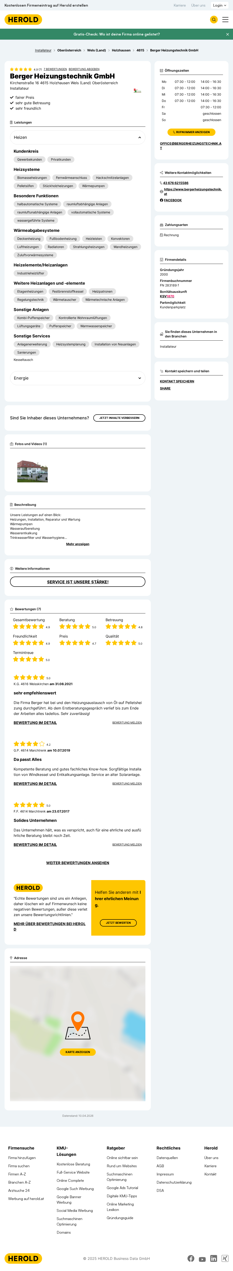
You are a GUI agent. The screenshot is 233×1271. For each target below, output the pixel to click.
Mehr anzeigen (77, 544)
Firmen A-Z (17, 1174)
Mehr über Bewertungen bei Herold (50, 927)
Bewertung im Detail (35, 722)
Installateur (168, 346)
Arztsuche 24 (19, 1190)
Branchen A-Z (19, 1182)
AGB (160, 1166)
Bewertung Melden (127, 722)
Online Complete (70, 1180)
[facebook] (190, 1258)
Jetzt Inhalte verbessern (119, 418)
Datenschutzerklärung (174, 1182)
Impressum (165, 1174)
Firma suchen (19, 1166)
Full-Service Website (73, 1172)
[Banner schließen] (227, 34)
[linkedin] (213, 1258)
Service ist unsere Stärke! (78, 581)
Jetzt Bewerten (118, 922)
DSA (160, 1190)
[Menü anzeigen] (225, 19)
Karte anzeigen (78, 1052)
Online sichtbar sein (122, 1157)
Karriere (180, 5)
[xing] (225, 1258)
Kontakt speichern (177, 381)
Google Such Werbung (75, 1188)
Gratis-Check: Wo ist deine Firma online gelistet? (116, 34)
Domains (64, 1232)
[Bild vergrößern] (44, 457)
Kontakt (210, 1174)
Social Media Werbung (75, 1210)
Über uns (198, 5)
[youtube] (202, 1258)
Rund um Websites (122, 1166)
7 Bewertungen (55, 69)
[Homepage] (23, 19)
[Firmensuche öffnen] (214, 19)
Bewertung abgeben (84, 69)
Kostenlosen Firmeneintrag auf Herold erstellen (46, 5)
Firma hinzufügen (22, 1157)
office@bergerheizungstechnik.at (190, 146)
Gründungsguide (120, 1217)
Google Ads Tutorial (122, 1187)
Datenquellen (167, 1157)
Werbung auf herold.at (26, 1198)
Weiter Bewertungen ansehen (77, 863)
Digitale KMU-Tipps (122, 1196)
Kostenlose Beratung (73, 1164)
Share (165, 388)
